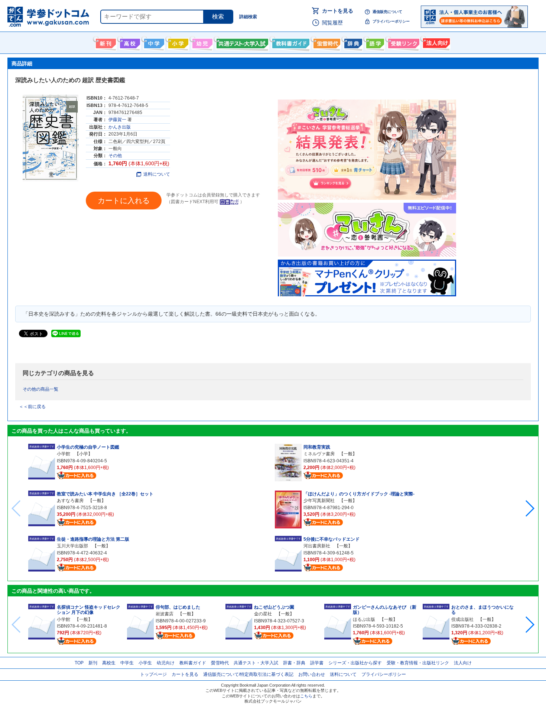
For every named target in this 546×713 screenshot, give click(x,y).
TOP (79, 662)
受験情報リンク (402, 42)
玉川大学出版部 (72, 545)
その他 (115, 155)
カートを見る (337, 11)
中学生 (127, 662)
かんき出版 (119, 127)
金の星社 (263, 613)
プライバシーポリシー (391, 21)
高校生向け (129, 42)
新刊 (92, 662)
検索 (218, 16)
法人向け (435, 42)
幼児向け (201, 42)
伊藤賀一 (117, 119)
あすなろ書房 (70, 500)
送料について (156, 174)
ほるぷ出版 (364, 619)
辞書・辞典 (294, 662)
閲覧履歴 (332, 23)
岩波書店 (164, 613)
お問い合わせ (311, 674)
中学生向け (153, 42)
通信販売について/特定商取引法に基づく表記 (248, 674)
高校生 (109, 662)
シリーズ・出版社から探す (355, 662)
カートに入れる (124, 200)
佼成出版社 (462, 619)
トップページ (153, 674)
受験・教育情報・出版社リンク (418, 662)
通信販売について (387, 12)
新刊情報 (105, 42)
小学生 (145, 662)
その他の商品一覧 (40, 389)
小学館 (63, 453)
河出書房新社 (316, 545)
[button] (529, 508)
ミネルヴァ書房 (319, 453)
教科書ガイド (290, 42)
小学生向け (177, 42)
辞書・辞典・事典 (352, 42)
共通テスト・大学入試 (241, 42)
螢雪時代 (326, 42)
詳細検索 (248, 16)
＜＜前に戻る (32, 406)
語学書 (374, 42)
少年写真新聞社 (319, 500)
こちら (306, 696)
